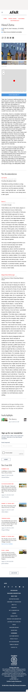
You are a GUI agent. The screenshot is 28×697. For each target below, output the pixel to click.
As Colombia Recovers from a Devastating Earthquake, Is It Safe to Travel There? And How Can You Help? (9, 523)
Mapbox (25, 91)
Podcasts (14, 607)
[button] (14, 81)
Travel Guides (12, 18)
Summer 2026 (5, 468)
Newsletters (14, 616)
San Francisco (15, 20)
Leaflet (14, 91)
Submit (6, 459)
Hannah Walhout (5, 477)
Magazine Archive (14, 627)
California (21, 18)
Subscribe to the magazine (14, 601)
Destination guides (14, 599)
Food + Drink (5, 550)
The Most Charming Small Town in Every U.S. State (8, 506)
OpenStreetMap (18, 91)
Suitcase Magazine (14, 641)
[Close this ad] (27, 691)
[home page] (14, 12)
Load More (14, 573)
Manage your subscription (14, 618)
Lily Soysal (4, 177)
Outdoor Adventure (7, 483)
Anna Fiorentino (5, 497)
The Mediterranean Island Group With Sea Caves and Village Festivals (8, 540)
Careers (14, 613)
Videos (14, 624)
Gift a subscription (14, 610)
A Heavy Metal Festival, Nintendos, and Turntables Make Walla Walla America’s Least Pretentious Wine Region (9, 556)
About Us (14, 604)
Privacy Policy (14, 638)
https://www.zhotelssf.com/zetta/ (12, 32)
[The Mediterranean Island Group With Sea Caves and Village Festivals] (23, 538)
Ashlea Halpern (4, 512)
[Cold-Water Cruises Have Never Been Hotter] (23, 470)
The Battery (13, 419)
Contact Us (14, 647)
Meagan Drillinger (5, 530)
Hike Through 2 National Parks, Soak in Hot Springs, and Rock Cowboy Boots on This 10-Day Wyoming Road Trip (8, 489)
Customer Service (14, 636)
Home (5, 18)
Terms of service (14, 644)
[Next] (24, 51)
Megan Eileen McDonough (8, 274)
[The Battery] (4, 419)
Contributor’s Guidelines (14, 621)
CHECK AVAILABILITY (14, 94)
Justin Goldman (4, 563)
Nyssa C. (3, 201)
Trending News (5, 518)
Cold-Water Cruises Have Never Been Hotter (8, 472)
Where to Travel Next (7, 503)
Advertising (14, 630)
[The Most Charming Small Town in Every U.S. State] (23, 505)
